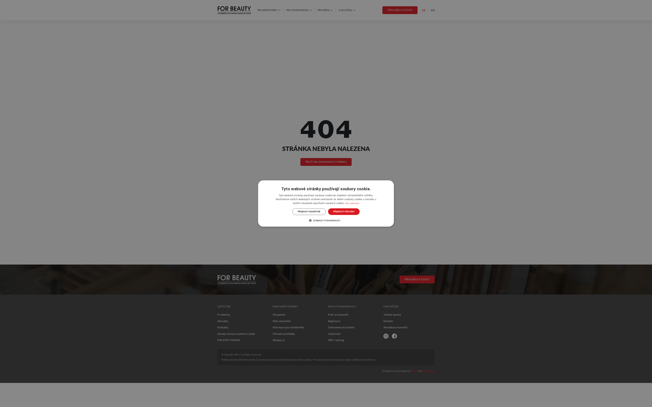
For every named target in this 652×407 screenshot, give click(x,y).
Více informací (352, 203)
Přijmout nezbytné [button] (309, 211)
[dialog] (326, 203)
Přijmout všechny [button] (344, 211)
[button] (326, 220)
